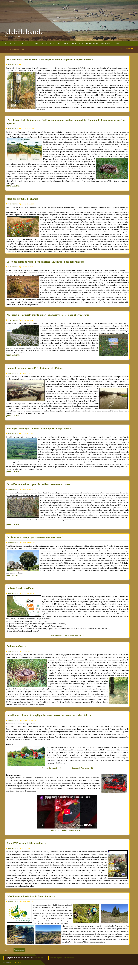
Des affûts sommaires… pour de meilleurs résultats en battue (39, 484)
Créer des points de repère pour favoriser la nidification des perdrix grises (45, 261)
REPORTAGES (106, 44)
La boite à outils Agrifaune (21, 588)
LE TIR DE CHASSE (47, 44)
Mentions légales (56, 958)
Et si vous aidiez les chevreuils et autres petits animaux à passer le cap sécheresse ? (50, 59)
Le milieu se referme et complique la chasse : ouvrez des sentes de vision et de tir (49, 715)
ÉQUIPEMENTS (62, 44)
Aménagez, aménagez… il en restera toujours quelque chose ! (39, 428)
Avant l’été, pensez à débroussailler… (26, 843)
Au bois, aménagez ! (17, 646)
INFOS (16, 44)
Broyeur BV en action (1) (51, 768)
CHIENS (35, 44)
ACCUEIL (8, 44)
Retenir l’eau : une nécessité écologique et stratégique (35, 368)
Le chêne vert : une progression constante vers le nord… (36, 537)
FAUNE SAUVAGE (92, 44)
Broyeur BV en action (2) (82, 768)
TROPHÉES (26, 44)
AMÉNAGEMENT (77, 44)
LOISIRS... (117, 44)
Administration (68, 958)
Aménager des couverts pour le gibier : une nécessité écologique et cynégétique (48, 314)
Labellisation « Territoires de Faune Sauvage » (31, 896)
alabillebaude (24, 31)
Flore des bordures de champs (22, 198)
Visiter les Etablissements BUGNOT (66, 830)
